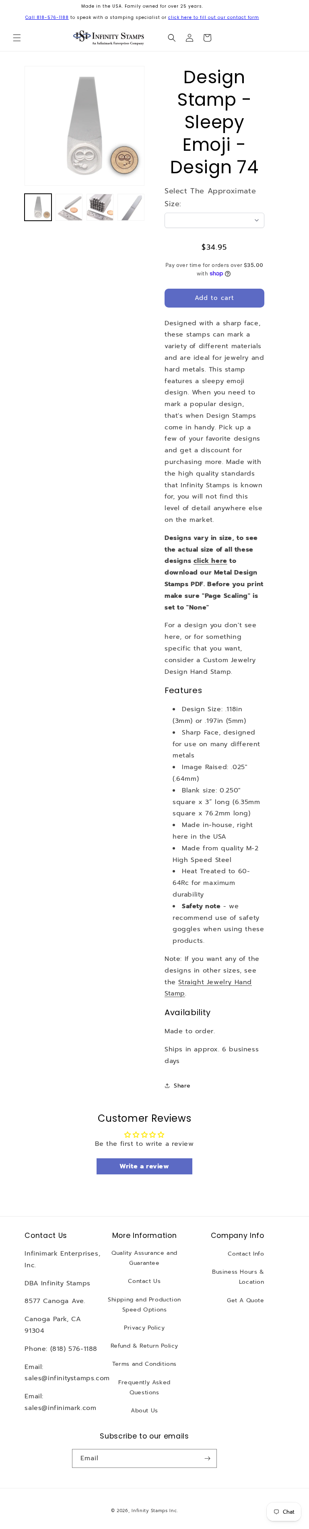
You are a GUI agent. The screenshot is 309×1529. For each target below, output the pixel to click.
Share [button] (182, 1086)
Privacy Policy (144, 1328)
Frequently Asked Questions (144, 1387)
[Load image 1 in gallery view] (38, 207)
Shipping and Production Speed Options (144, 1304)
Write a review (144, 1166)
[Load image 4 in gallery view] (130, 207)
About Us (144, 1410)
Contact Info (246, 1254)
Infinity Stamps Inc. (155, 1510)
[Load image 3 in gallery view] (100, 207)
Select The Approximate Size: (210, 197)
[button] (17, 38)
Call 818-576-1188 (47, 17)
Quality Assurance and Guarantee (144, 1258)
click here (210, 561)
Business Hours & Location (238, 1277)
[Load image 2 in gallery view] (69, 207)
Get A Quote (245, 1300)
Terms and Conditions (144, 1364)
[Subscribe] (207, 1458)
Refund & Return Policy (144, 1346)
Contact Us (144, 1281)
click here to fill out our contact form (213, 17)
